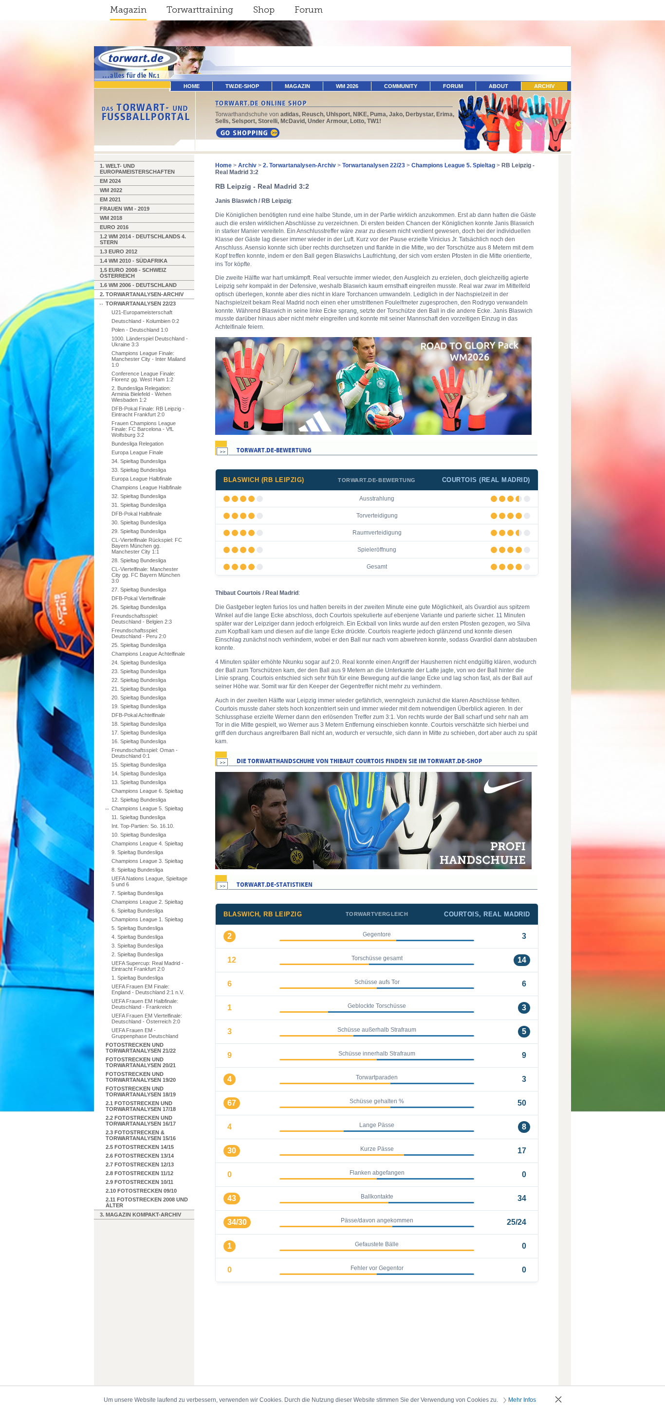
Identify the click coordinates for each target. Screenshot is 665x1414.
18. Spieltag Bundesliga (138, 724)
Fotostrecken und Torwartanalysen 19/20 (141, 1077)
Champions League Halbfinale (146, 487)
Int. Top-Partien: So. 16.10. (142, 826)
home (192, 86)
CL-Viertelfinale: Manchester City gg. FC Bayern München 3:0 (145, 575)
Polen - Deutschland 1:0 (139, 330)
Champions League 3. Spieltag (147, 861)
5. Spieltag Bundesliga (137, 928)
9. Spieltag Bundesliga (137, 852)
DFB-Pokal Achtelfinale (138, 715)
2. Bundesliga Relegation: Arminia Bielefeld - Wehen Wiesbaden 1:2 (141, 394)
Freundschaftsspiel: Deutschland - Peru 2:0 (138, 633)
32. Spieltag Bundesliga (138, 496)
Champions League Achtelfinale (148, 654)
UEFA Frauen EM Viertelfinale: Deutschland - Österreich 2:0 (146, 1018)
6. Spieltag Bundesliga (137, 910)
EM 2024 (110, 181)
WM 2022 (111, 190)
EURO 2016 (114, 227)
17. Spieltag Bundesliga (138, 732)
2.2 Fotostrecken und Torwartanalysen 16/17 (141, 1121)
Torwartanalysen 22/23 (141, 303)
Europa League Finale (137, 452)
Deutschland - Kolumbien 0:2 (145, 321)
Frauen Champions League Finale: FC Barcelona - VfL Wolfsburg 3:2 (143, 429)
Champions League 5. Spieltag (147, 808)
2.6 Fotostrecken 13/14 (140, 1156)
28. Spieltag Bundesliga (138, 560)
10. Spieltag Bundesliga (138, 835)
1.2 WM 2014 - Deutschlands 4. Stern (143, 239)
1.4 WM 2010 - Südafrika (133, 261)
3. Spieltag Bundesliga (137, 946)
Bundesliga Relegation (137, 444)
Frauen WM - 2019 (124, 209)
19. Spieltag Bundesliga (138, 706)
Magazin (128, 9)
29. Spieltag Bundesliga (138, 531)
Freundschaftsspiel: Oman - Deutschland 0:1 (144, 753)
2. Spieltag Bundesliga (137, 954)
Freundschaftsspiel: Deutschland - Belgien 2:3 (141, 619)
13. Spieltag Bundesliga (138, 782)
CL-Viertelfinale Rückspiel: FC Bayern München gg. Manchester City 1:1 (146, 546)
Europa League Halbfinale (141, 479)
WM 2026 (347, 86)
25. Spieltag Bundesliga (138, 645)
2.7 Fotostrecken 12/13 (140, 1164)
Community (400, 86)
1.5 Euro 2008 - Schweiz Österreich (133, 273)
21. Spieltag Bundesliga (138, 689)
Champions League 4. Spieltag (147, 843)
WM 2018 (111, 218)
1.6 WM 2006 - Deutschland (138, 285)
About (498, 86)
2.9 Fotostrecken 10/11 (139, 1182)
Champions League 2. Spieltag (147, 902)
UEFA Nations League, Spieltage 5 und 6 (149, 881)
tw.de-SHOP (242, 86)
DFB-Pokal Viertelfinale (138, 598)
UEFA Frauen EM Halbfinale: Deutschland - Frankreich (144, 1004)
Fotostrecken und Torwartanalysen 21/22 (141, 1048)
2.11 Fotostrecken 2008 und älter (147, 1202)
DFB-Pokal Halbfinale (136, 514)
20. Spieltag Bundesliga (138, 697)
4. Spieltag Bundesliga (137, 937)
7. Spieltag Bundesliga (137, 893)
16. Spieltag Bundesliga (138, 741)
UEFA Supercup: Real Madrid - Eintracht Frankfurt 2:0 (147, 966)
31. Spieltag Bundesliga (138, 505)
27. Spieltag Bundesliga (138, 589)
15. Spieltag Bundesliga (138, 765)
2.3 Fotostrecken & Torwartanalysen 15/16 (141, 1135)
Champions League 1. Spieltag (147, 919)
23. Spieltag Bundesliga (138, 671)
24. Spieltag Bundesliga (138, 662)
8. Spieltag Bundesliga (137, 870)
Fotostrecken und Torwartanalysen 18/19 (141, 1091)
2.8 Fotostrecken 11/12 (139, 1173)
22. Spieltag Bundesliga (138, 680)
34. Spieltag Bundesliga (138, 461)
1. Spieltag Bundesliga (137, 978)
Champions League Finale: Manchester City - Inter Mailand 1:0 (148, 359)
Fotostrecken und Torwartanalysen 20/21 (141, 1062)
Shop (264, 9)
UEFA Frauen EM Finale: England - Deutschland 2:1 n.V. (147, 989)
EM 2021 (110, 199)
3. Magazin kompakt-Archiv (140, 1214)
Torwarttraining (199, 9)
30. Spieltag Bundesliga (138, 522)
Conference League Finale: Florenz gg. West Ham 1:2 (143, 376)
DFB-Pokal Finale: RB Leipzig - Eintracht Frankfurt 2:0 (148, 411)
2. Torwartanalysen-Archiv (142, 294)
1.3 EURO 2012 (118, 251)
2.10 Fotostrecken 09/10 (141, 1191)
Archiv (544, 86)
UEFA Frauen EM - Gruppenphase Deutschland (144, 1033)
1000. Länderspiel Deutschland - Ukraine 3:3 (149, 341)
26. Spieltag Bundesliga (138, 607)
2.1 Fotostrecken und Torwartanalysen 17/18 (141, 1106)
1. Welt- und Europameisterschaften (137, 169)
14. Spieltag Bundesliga (138, 773)
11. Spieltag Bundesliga (138, 817)
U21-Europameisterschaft (141, 312)
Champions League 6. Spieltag (147, 791)
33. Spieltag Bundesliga (138, 470)
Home (223, 165)
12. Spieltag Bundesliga (138, 800)
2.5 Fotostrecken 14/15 (140, 1147)
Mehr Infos (522, 1399)
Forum (309, 9)
